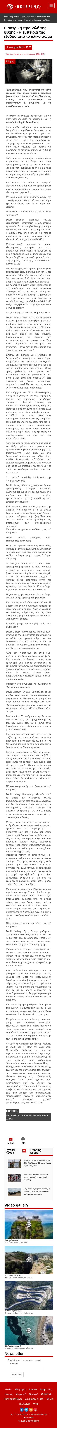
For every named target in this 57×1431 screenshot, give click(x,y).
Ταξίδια (49, 1399)
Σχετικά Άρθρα (15, 1151)
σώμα (9, 1118)
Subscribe (17, 1374)
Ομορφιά (33, 1394)
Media (8, 1389)
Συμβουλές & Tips (34, 1399)
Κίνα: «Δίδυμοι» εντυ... (13, 1240)
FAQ (11, 1414)
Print (23, 1142)
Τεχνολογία (24, 1403)
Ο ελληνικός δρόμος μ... (13, 1311)
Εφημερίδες (46, 1389)
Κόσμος (10, 61)
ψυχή (32, 1115)
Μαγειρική (21, 1394)
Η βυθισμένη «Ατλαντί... (13, 1346)
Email (11, 1142)
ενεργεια (42, 1115)
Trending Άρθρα (35, 1151)
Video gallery (16, 1205)
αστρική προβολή (17, 1115)
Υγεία (35, 1403)
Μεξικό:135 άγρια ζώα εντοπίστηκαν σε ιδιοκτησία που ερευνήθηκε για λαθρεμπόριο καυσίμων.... (37, 1191)
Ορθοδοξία (46, 1394)
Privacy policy (22, 1414)
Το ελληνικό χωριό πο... (13, 1275)
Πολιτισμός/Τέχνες (13, 1399)
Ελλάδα (33, 1389)
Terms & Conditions (39, 1414)
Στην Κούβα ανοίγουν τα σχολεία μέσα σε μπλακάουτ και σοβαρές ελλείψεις (36, 1177)
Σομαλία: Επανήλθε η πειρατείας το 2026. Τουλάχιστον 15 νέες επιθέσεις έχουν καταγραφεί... (37, 1163)
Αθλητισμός (20, 1389)
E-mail (14, 1363)
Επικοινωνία (29, 1417)
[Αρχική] (23, 6)
